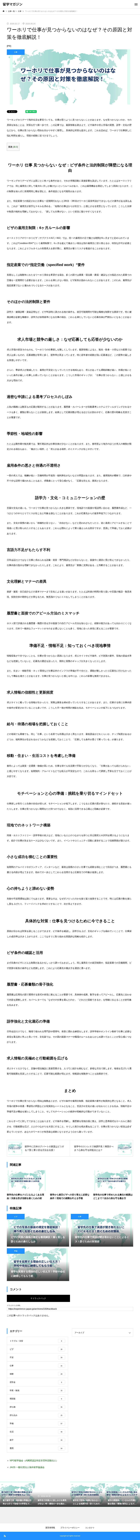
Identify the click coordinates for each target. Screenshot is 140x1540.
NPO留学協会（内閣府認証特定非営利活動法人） (34, 1460)
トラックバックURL (13, 1305)
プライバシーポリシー (70, 1528)
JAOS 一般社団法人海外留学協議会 (27, 1467)
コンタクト (90, 1528)
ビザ (15, 1217)
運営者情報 (50, 1528)
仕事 (15, 52)
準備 (15, 1251)
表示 (15, 147)
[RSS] (4, 1535)
